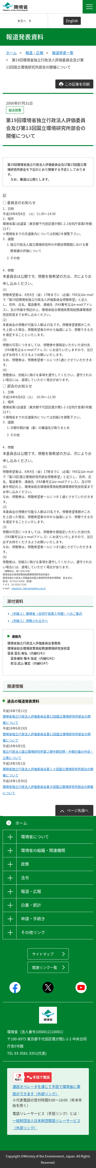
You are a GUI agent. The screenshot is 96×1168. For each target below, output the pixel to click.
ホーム (11, 52)
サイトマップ (43, 954)
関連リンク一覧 (44, 967)
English (72, 20)
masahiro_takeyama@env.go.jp (29, 588)
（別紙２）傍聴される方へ (29, 620)
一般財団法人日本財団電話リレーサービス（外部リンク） (46, 1124)
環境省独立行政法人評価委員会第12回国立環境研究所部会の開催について (47, 719)
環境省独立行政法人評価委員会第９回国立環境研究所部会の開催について (48, 789)
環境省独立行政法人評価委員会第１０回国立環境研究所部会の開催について (48, 772)
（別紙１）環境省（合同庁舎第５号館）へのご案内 (46, 613)
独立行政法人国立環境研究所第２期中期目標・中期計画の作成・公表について (48, 754)
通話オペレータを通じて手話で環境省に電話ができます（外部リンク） (46, 1090)
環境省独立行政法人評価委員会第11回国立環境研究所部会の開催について (47, 737)
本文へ (21, 21)
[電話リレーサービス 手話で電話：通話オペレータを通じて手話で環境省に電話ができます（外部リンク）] (48, 1077)
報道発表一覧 (62, 52)
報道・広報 (34, 52)
